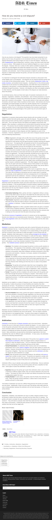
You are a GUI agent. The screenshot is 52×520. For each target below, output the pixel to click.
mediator (11, 203)
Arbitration (5, 323)
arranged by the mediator (40, 234)
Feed (30, 513)
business (8, 83)
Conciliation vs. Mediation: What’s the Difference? (17, 446)
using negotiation (10, 218)
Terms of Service (7, 514)
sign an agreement (16, 170)
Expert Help (5, 500)
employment (38, 81)
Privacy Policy (15, 514)
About (4, 495)
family (43, 81)
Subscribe (5, 502)
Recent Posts (9, 429)
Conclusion (4, 465)
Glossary (4, 498)
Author (4, 429)
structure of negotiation (15, 215)
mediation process (14, 242)
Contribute (5, 504)
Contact (4, 507)
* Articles (6, 444)
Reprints (4, 505)
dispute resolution (23, 323)
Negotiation (5, 181)
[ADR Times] (5, 437)
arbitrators (40, 351)
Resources (5, 497)
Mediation (4, 227)
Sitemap (26, 513)
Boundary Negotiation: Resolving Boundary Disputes (18, 448)
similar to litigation (24, 347)
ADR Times (12, 432)
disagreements (9, 62)
